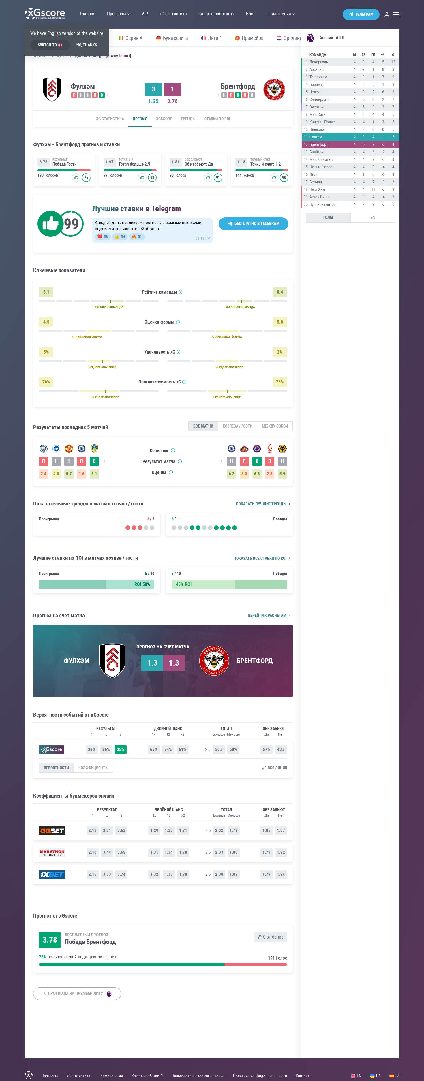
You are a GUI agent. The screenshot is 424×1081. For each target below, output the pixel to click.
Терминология (111, 1076)
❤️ (102, 236)
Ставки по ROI (217, 118)
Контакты (304, 1076)
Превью (140, 118)
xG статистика (110, 118)
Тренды (188, 118)
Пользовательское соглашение (197, 1076)
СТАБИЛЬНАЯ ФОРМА (87, 337)
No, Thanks (86, 45)
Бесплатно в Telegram (256, 223)
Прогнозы (49, 1076)
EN (359, 1076)
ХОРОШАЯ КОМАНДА (109, 307)
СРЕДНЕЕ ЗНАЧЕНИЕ (102, 367)
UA (378, 1076)
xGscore (164, 118)
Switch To (47, 45)
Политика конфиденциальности (260, 1076)
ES (397, 1076)
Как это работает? (147, 1076)
